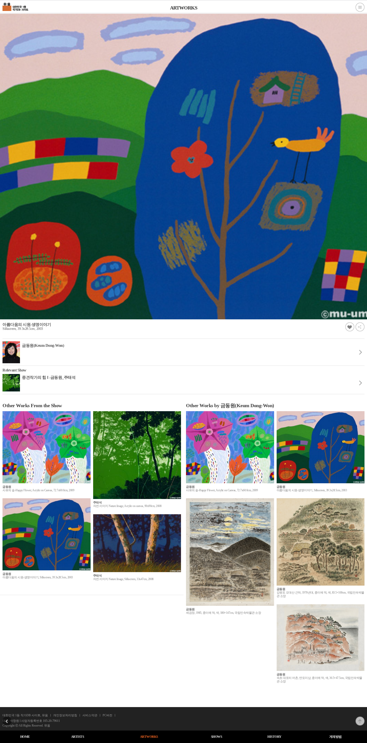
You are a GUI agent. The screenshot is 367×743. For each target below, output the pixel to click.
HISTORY (274, 737)
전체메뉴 (360, 7)
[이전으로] (6, 718)
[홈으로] (15, 6)
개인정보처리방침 (65, 715)
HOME (25, 737)
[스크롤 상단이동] (360, 718)
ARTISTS (77, 737)
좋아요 (349, 326)
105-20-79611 (51, 721)
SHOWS (216, 737)
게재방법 (335, 737)
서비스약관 (89, 715)
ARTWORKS (149, 737)
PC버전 (107, 715)
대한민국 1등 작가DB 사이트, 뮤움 (25, 715)
